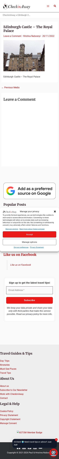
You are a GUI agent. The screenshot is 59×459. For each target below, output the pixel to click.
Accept (29, 234)
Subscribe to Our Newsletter (13, 390)
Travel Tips (5, 373)
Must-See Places (8, 369)
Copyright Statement (10, 419)
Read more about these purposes (32, 229)
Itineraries (5, 365)
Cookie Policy (6, 411)
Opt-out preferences (21, 247)
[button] (55, 211)
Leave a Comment (12, 36)
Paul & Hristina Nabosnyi (40, 452)
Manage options (29, 242)
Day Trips (4, 361)
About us (4, 386)
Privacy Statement (37, 247)
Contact (4, 398)
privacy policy (32, 314)
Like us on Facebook (19, 255)
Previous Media (10, 87)
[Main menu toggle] (48, 6)
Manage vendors (11, 229)
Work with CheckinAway (12, 394)
